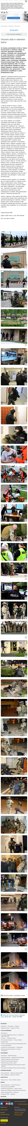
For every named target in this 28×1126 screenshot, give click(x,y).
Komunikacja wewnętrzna (7, 1039)
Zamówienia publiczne (6, 1070)
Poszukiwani (10, 1026)
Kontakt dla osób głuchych (7, 1088)
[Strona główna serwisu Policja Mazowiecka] (2, 12)
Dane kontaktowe (5, 1073)
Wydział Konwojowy (5, 1057)
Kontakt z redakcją (3, 1109)
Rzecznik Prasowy (16, 1085)
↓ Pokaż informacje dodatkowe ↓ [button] (14, 34)
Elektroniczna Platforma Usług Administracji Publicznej (13, 1090)
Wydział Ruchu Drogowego (18, 1057)
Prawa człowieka (18, 1039)
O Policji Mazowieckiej (6, 1030)
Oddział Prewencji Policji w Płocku (9, 1062)
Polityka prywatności (18, 1114)
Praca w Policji (4, 1077)
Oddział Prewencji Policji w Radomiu (9, 1061)
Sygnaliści (13, 1094)
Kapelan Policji (4, 1041)
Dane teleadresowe (5, 1085)
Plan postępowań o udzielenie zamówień (10, 1074)
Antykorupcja (20, 1047)
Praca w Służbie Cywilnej (14, 1079)
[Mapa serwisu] (4, 12)
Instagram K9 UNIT (9, 1104)
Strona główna (4, 26)
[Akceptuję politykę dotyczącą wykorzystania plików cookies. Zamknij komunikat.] (26, 1)
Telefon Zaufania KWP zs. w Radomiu (9, 1092)
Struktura (3, 1038)
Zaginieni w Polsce (15, 1028)
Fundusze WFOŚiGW (6, 1045)
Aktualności (11, 26)
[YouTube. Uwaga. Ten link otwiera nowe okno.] (7, 1104)
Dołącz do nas (4, 1079)
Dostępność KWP (5, 1094)
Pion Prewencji (4, 1053)
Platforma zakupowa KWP (16, 1073)
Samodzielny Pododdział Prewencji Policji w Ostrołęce (13, 1067)
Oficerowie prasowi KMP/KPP (8, 1086)
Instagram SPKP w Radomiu (12, 1104)
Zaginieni (17, 1026)
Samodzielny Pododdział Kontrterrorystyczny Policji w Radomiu (13, 1065)
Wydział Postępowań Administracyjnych (10, 1059)
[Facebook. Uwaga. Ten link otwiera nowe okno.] (1, 1104)
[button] (25, 12)
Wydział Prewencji (12, 1055)
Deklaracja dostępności (4, 1114)
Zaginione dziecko (5, 1028)
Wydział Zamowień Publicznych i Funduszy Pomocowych (11, 1049)
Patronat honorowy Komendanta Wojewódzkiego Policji (13, 1043)
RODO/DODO (3, 1096)
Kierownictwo (4, 1033)
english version (3, 1123)
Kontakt (3, 1082)
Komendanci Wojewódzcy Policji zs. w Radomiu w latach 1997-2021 (12, 1035)
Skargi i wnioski (18, 1088)
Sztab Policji (4, 1055)
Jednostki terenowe (11, 1038)
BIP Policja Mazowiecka (22, 1104)
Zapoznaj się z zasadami (19, 1112)
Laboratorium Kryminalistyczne (8, 1047)
